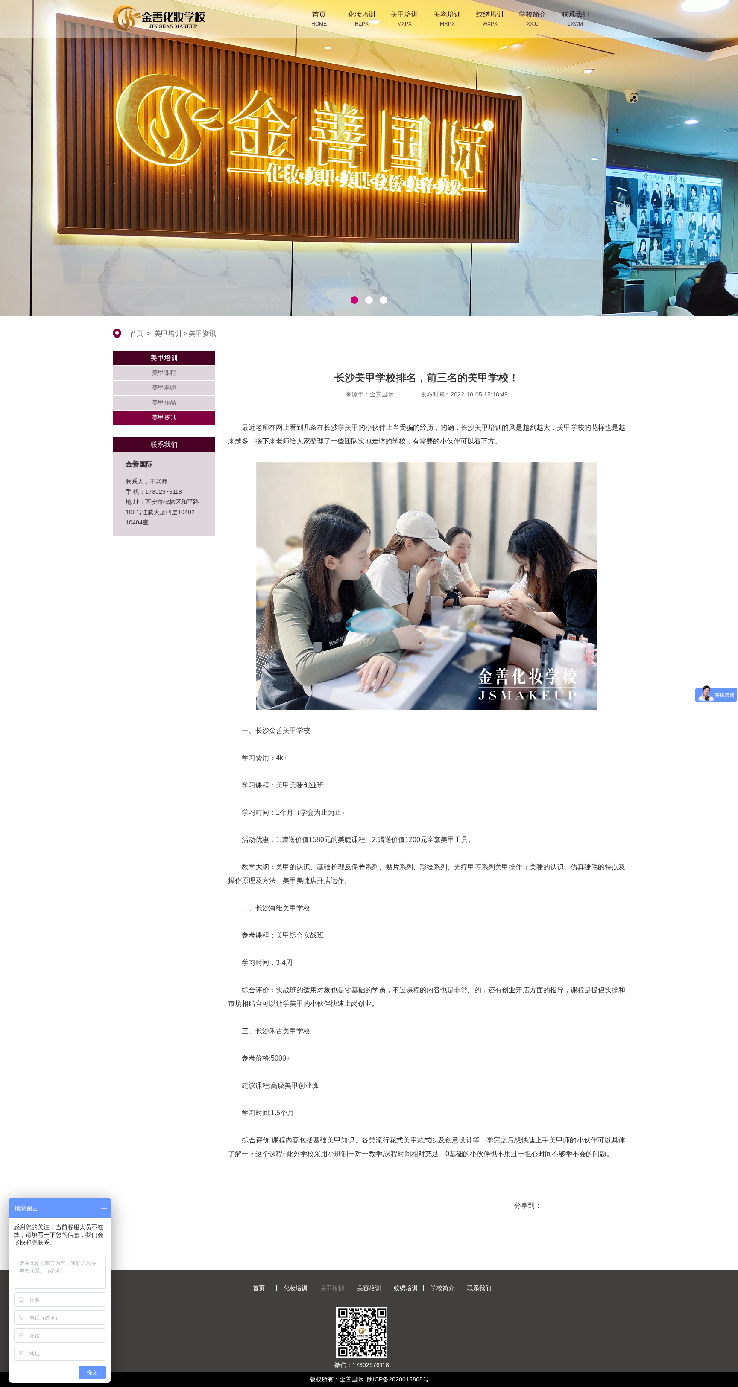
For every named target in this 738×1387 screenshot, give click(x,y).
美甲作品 (164, 402)
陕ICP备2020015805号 (398, 1379)
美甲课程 (164, 372)
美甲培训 (168, 333)
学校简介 (442, 1288)
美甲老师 (164, 387)
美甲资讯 (202, 333)
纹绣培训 (406, 1288)
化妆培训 (296, 1288)
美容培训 (369, 1288)
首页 (137, 333)
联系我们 (479, 1288)
